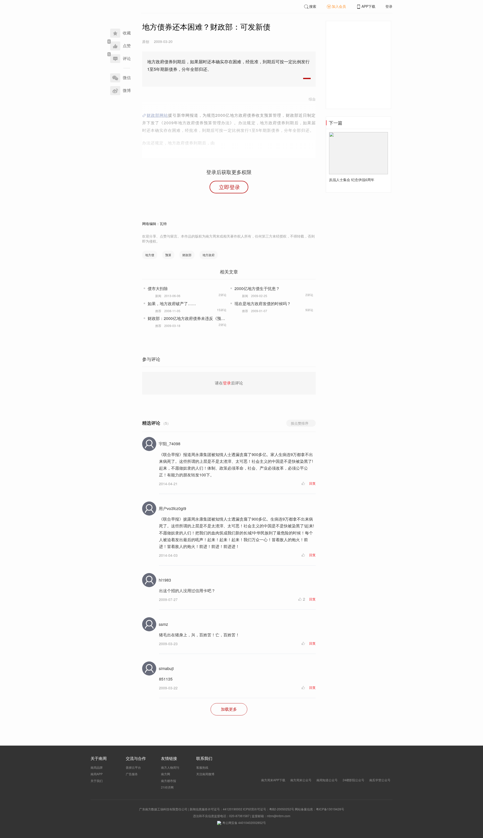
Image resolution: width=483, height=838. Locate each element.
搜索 (312, 6)
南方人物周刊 (170, 767)
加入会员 (339, 6)
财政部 (186, 255)
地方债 (149, 255)
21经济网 (167, 787)
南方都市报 (168, 780)
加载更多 (229, 709)
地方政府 (209, 255)
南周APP (97, 774)
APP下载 (368, 6)
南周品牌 (97, 767)
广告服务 (132, 774)
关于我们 (97, 780)
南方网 (165, 774)
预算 (168, 255)
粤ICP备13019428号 (330, 809)
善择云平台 (133, 767)
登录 (388, 6)
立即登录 (229, 187)
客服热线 (202, 767)
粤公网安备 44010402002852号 (244, 822)
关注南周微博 (205, 774)
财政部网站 (157, 115)
